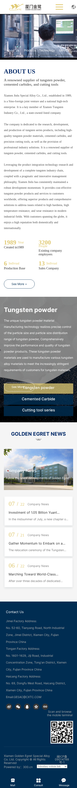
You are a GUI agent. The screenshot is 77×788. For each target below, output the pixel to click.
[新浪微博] (9, 707)
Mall (13, 779)
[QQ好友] (27, 707)
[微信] (18, 707)
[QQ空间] (36, 707)
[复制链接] (45, 707)
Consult (38, 779)
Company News (21, 470)
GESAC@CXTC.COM (27, 697)
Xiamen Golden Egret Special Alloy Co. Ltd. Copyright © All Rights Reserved (27, 759)
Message (64, 779)
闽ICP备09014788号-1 (62, 759)
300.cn (28, 767)
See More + (19, 284)
